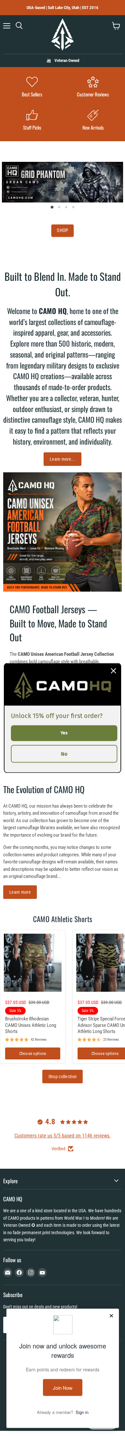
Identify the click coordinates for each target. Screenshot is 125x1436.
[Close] (113, 671)
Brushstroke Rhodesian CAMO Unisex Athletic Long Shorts (30, 1025)
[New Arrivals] (93, 120)
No (64, 754)
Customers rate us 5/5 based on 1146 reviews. (62, 1136)
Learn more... (62, 459)
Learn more (20, 892)
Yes (64, 733)
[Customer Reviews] (93, 87)
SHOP (62, 230)
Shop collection (62, 1076)
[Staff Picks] (32, 120)
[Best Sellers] (32, 87)
